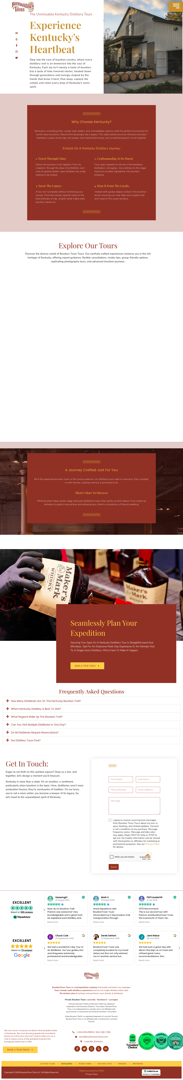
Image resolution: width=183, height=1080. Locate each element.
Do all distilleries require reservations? (34, 732)
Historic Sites (105, 1063)
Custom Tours (47, 1063)
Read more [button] (52, 922)
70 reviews (26, 950)
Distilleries (66, 1063)
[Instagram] (91, 1049)
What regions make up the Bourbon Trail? (36, 717)
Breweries (138, 1063)
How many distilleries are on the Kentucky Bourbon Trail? (46, 701)
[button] (91, 701)
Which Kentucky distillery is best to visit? (36, 709)
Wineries (122, 1063)
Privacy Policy (152, 844)
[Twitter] (84, 1049)
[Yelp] (99, 1049)
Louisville (91, 999)
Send (114, 867)
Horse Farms (85, 1063)
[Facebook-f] (77, 1049)
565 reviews (27, 912)
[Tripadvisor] (106, 1049)
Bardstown (102, 999)
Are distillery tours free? (25, 740)
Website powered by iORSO (91, 1070)
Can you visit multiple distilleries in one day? (38, 724)
